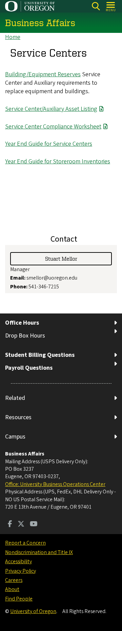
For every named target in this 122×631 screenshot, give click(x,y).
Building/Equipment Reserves (43, 74)
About (12, 589)
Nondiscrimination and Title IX (39, 552)
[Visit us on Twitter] (21, 524)
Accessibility (18, 561)
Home (12, 37)
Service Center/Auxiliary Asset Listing (51, 109)
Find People (19, 599)
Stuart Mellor (61, 259)
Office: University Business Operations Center (55, 484)
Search (96, 6)
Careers (13, 580)
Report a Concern (25, 543)
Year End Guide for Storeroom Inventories (57, 161)
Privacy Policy (20, 571)
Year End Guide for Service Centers (48, 144)
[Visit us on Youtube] (33, 524)
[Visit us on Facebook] (10, 524)
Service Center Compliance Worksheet (53, 126)
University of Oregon (33, 611)
